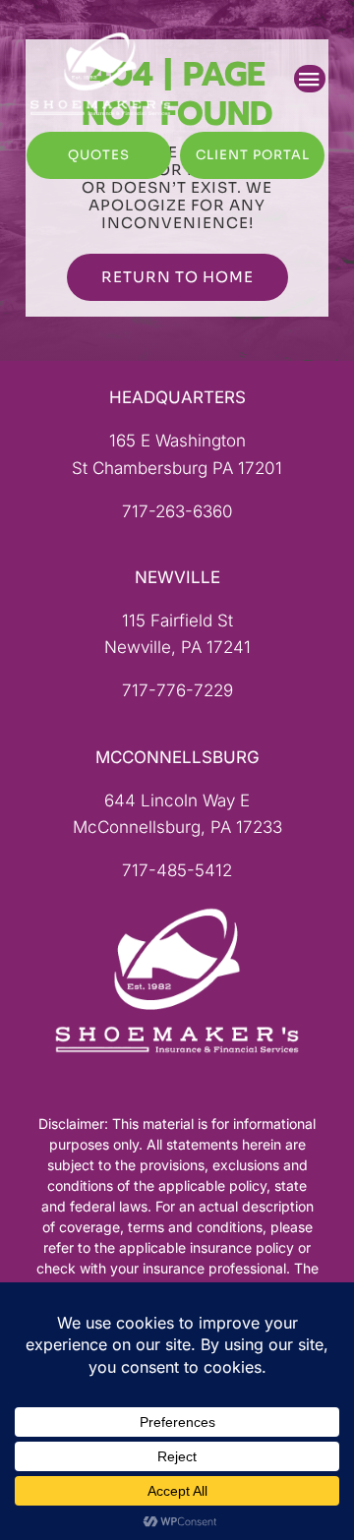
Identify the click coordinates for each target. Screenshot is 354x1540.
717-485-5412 (177, 870)
